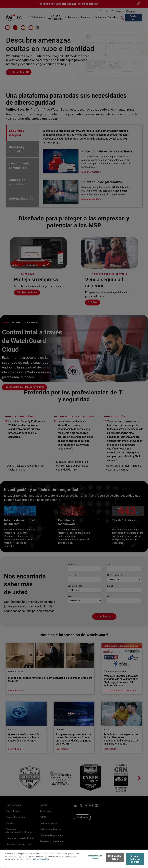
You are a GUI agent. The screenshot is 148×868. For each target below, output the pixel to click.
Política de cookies (41, 859)
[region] (74, 858)
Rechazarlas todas (114, 857)
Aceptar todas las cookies (135, 859)
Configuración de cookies (95, 857)
